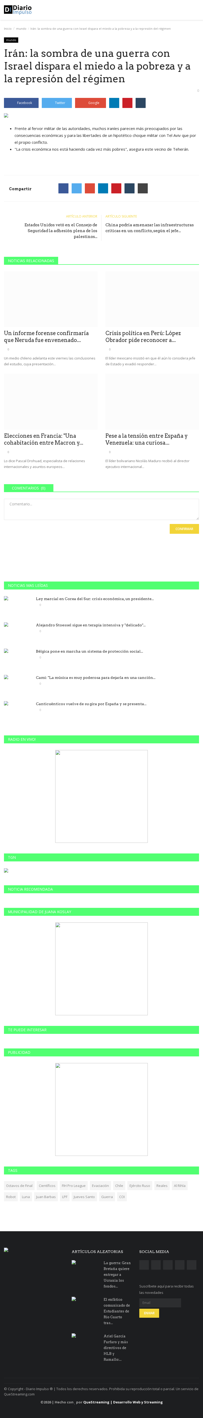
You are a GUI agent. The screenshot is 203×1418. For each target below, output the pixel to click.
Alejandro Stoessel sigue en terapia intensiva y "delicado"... (91, 625)
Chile (119, 1185)
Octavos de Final (19, 1185)
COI (122, 1196)
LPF (64, 1196)
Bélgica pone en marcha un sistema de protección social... (89, 651)
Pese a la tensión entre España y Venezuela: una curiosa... (146, 439)
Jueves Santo (84, 1196)
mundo (21, 29)
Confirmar (184, 529)
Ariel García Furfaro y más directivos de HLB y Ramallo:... (116, 1347)
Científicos (47, 1185)
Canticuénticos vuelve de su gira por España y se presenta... (91, 704)
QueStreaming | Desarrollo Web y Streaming (123, 1402)
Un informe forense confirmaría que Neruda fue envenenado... (46, 336)
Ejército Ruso (140, 1185)
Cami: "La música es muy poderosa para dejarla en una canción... (95, 677)
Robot (11, 1196)
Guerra (107, 1196)
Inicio (8, 29)
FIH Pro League (74, 1185)
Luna (26, 1196)
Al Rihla (180, 1185)
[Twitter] (77, 188)
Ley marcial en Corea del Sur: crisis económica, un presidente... (95, 599)
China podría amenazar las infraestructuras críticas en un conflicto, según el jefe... (149, 228)
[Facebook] (63, 188)
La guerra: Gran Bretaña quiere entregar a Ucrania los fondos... (117, 1274)
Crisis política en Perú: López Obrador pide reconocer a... (143, 336)
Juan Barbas (46, 1196)
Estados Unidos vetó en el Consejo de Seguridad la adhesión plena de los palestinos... (61, 231)
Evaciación (100, 1185)
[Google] (90, 188)
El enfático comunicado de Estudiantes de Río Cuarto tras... (117, 1311)
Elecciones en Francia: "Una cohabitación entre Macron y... (43, 439)
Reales (162, 1185)
